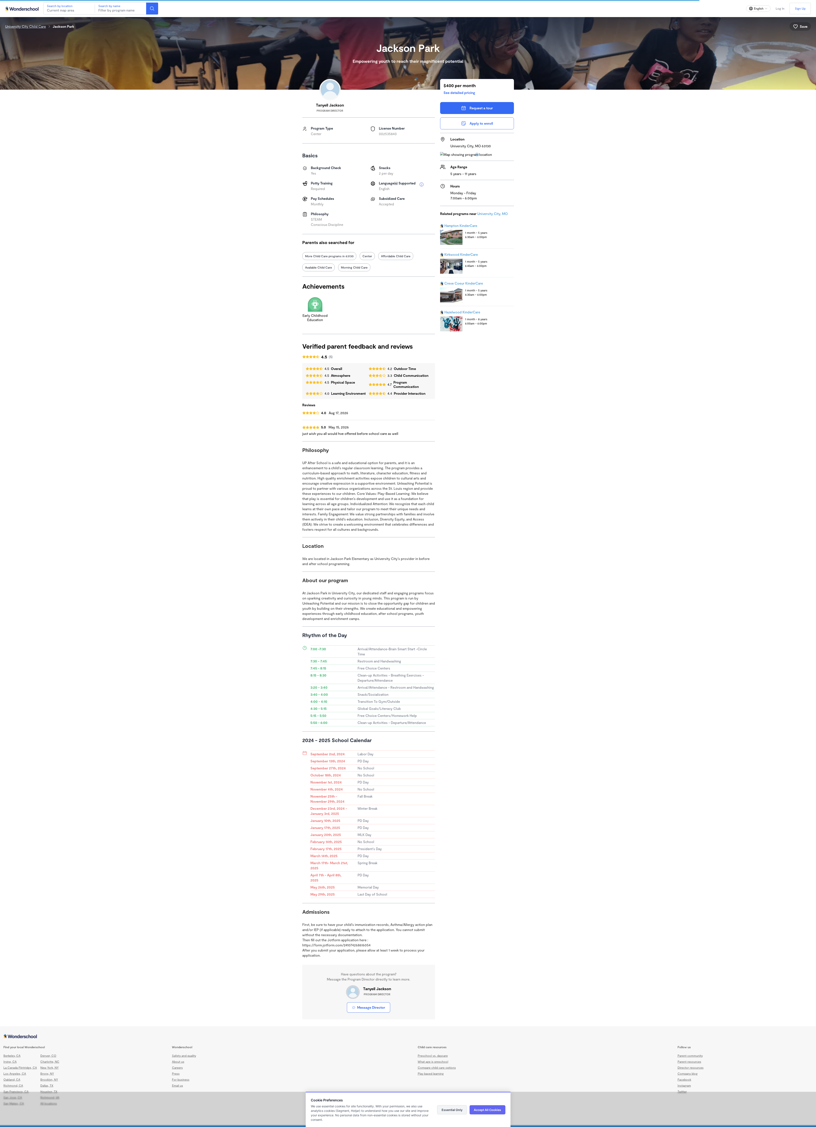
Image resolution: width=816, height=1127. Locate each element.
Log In (780, 8)
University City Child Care (25, 26)
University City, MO (492, 214)
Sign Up (800, 8)
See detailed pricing (459, 93)
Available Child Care (318, 267)
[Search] (152, 9)
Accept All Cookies (487, 1110)
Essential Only (452, 1110)
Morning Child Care (354, 267)
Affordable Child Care (395, 256)
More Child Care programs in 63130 (329, 256)
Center (367, 256)
